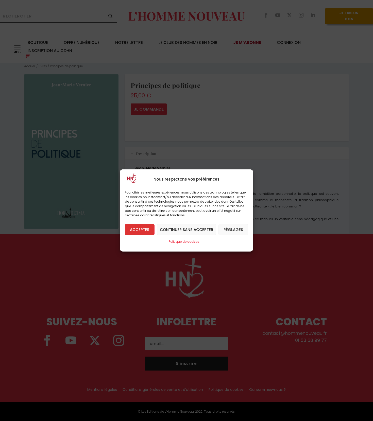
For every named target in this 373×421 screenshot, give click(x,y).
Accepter (139, 229)
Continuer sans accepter (186, 229)
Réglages (233, 229)
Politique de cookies (184, 241)
